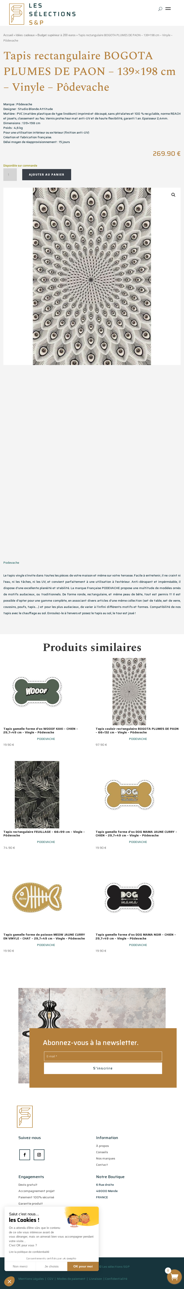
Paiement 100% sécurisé (36, 1197)
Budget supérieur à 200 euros (56, 35)
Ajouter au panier (46, 174)
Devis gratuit (27, 1184)
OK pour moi (83, 1266)
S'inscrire (103, 1068)
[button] (9, 1281)
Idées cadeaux (25, 35)
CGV (50, 1278)
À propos (102, 1145)
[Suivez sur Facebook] (24, 1154)
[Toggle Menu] (169, 10)
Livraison (96, 1278)
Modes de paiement (71, 1278)
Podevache (11, 562)
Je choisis (52, 1266)
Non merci (20, 1266)
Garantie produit (30, 1203)
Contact (102, 1164)
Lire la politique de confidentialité (29, 1252)
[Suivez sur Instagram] (39, 1154)
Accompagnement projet (36, 1190)
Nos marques (105, 1158)
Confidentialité (116, 1278)
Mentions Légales (31, 1278)
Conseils (102, 1152)
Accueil (8, 35)
